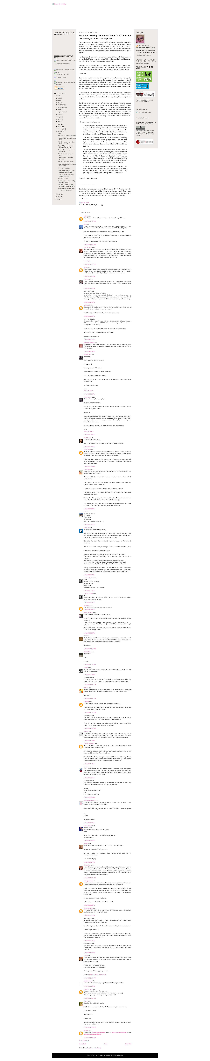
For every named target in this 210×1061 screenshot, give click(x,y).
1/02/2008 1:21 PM (89, 276)
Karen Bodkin (88, 826)
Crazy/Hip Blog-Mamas (63, 63)
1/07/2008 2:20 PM (89, 986)
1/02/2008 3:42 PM (89, 447)
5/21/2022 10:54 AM (90, 1037)
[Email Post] (101, 205)
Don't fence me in (63, 178)
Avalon (86, 667)
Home (105, 1044)
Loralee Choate (88, 578)
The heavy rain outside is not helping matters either (66, 171)
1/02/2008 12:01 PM (90, 244)
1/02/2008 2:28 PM (89, 351)
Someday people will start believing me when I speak (66, 185)
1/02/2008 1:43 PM (89, 302)
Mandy (86, 843)
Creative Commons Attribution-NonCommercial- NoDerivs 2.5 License (145, 134)
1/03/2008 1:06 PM (89, 740)
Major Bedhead (88, 612)
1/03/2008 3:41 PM (89, 778)
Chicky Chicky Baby (142, 45)
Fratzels (86, 279)
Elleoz (86, 1001)
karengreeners (88, 881)
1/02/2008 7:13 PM (89, 591)
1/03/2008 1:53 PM (89, 764)
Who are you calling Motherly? (67, 135)
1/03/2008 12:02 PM (90, 728)
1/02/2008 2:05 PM (89, 316)
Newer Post (82, 1044)
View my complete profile (143, 55)
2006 (57, 197)
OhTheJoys (87, 438)
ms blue (86, 767)
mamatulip (87, 469)
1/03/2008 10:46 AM (90, 699)
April (59, 124)
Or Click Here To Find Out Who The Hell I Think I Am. (146, 60)
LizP (85, 512)
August (60, 114)
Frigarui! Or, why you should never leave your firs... (66, 146)
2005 (57, 199)
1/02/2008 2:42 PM (89, 434)
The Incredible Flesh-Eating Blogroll (144, 101)
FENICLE (86, 636)
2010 (57, 98)
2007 (57, 194)
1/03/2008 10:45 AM (90, 685)
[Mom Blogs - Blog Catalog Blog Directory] (65, 84)
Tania (85, 267)
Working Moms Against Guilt (97, 975)
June (59, 119)
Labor (59, 133)
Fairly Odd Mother (89, 342)
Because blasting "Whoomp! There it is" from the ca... (66, 189)
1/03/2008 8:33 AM (89, 674)
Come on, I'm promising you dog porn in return (66, 175)
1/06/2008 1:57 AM (89, 952)
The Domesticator (89, 743)
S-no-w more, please (64, 168)
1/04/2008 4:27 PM (89, 940)
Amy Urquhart (88, 247)
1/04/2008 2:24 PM (89, 905)
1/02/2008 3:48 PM (89, 466)
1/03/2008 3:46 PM (89, 797)
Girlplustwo (87, 652)
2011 (57, 95)
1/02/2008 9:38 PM (89, 609)
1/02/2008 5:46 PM (89, 525)
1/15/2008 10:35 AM (90, 998)
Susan (86, 955)
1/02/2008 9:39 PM (89, 633)
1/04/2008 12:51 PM (90, 878)
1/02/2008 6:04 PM (89, 575)
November (61, 107)
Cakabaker (87, 865)
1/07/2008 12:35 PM (90, 978)
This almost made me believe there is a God (66, 142)
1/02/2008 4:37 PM (89, 509)
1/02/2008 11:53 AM (90, 221)
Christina (86, 305)
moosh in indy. (88, 989)
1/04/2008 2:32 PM (89, 915)
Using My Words (89, 391)
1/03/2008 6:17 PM (89, 862)
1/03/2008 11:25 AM (90, 712)
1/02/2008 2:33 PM (89, 394)
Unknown (86, 606)
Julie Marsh (87, 449)
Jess (85, 224)
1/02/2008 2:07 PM (89, 339)
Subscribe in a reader (142, 63)
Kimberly (86, 701)
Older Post (128, 1044)
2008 (57, 103)
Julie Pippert (87, 354)
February (60, 129)
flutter (85, 216)
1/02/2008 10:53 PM (90, 649)
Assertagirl (87, 261)
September (61, 112)
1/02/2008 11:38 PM (90, 664)
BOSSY (86, 688)
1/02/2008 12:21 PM (90, 264)
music (86, 199)
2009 (57, 100)
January (60, 131)
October (60, 109)
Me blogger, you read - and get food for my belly (67, 181)
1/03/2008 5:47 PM (89, 840)
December (61, 105)
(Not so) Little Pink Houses (66, 161)
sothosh (86, 1030)
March (60, 126)
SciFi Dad (87, 527)
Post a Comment (84, 1041)
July (59, 117)
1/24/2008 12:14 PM (90, 1027)
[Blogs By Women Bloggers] (55, 81)
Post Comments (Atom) (94, 1048)
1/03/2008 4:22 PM (89, 823)
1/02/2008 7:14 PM (89, 602)
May (59, 122)
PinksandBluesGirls (89, 800)
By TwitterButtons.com (142, 118)
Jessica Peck (88, 981)
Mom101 (86, 731)
